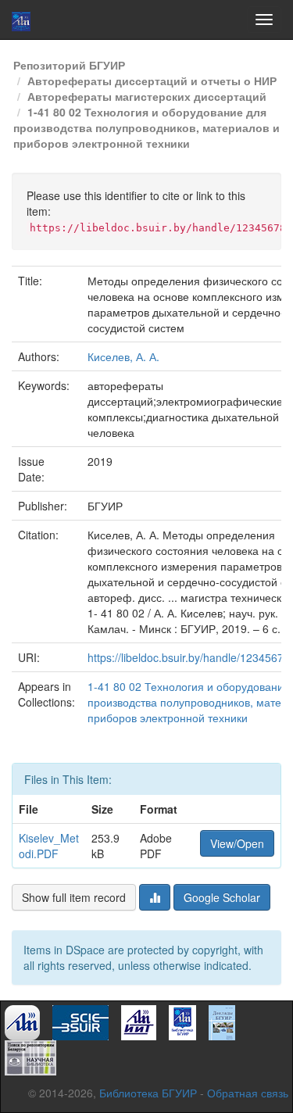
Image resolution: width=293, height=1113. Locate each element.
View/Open (237, 843)
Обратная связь (247, 1092)
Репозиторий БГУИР (69, 65)
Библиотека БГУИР (148, 1092)
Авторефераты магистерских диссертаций (146, 96)
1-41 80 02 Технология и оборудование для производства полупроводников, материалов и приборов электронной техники (146, 127)
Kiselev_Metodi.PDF (49, 845)
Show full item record (74, 897)
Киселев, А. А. (123, 356)
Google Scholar (222, 897)
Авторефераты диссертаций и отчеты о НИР (152, 80)
